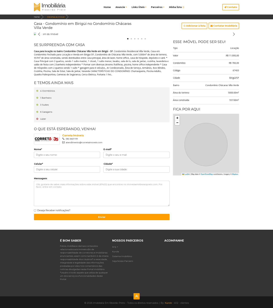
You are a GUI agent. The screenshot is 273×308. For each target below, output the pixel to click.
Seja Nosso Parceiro (122, 261)
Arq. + (115, 247)
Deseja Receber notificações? (53, 210)
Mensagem (40, 178)
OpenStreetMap (206, 174)
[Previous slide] (39, 34)
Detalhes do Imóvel (55, 17)
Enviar (101, 217)
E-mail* (107, 149)
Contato (231, 7)
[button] (128, 38)
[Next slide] (233, 34)
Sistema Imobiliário (122, 256)
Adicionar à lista (195, 25)
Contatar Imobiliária (225, 25)
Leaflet (187, 174)
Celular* (38, 164)
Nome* (38, 149)
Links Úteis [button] (138, 7)
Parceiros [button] (156, 7)
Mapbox (235, 174)
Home (107, 7)
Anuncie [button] (120, 7)
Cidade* (108, 164)
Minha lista (175, 7)
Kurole (115, 251)
